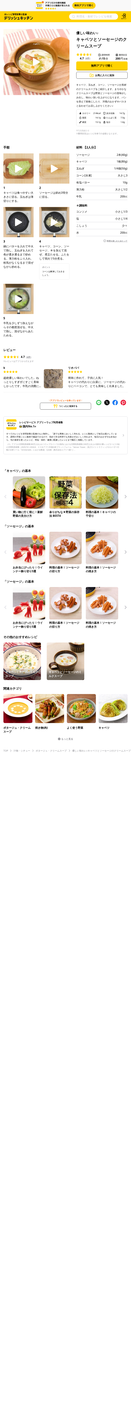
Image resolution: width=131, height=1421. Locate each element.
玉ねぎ (80, 168)
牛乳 (79, 196)
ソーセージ (83, 154)
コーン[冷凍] (84, 175)
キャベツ (81, 161)
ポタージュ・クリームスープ (51, 750)
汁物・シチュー (21, 750)
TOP (5, 750)
